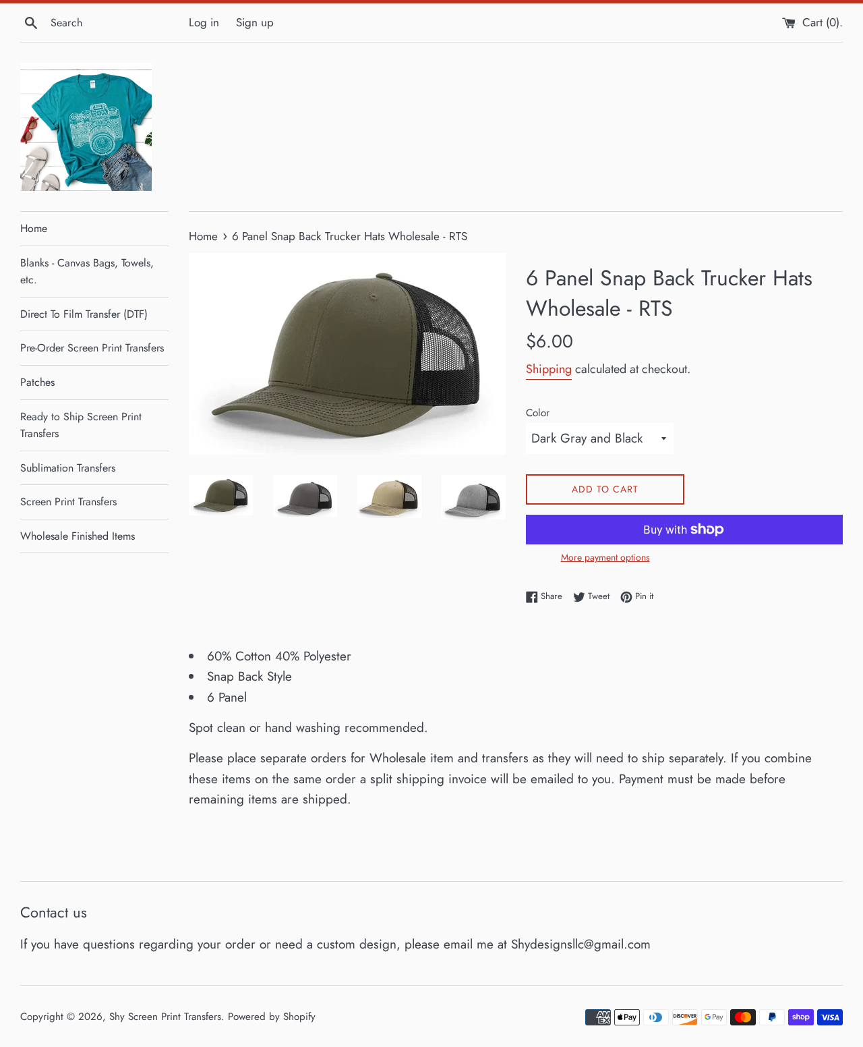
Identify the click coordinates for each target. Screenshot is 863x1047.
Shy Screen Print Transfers (165, 1016)
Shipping (549, 369)
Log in (204, 22)
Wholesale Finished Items (77, 536)
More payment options (605, 557)
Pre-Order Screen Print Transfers (92, 348)
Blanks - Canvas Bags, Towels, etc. (87, 271)
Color (537, 412)
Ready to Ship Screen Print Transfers (81, 425)
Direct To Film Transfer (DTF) (84, 314)
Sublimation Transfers (67, 468)
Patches (37, 382)
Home (33, 228)
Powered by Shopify (272, 1016)
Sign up (255, 22)
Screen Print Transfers (68, 501)
